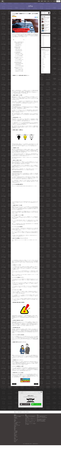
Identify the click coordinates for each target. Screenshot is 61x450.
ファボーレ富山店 (43, 55)
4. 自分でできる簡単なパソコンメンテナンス (18, 57)
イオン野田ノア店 (15, 418)
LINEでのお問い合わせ (37, 404)
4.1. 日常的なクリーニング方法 (18, 58)
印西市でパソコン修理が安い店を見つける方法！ (41, 416)
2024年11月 (43, 43)
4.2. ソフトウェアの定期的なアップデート (19, 59)
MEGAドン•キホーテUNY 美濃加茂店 (17, 416)
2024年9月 (43, 45)
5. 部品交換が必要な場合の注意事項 (17, 62)
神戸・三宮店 (43, 67)
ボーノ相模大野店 (14, 16)
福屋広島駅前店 (15, 417)
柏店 (42, 65)
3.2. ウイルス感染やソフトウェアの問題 (19, 54)
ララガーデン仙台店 (44, 57)
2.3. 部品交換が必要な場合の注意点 (18, 50)
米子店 (14, 419)
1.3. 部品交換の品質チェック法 (18, 45)
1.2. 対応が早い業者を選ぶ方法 (18, 44)
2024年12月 (43, 42)
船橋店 (14, 421)
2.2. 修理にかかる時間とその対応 (18, 49)
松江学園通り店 (43, 64)
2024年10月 (43, 44)
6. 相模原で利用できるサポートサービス (18, 67)
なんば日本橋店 (15, 423)
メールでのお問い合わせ (25, 404)
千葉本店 (15, 441)
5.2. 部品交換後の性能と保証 (18, 64)
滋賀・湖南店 (43, 66)
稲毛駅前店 (15, 420)
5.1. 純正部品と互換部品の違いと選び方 (19, 63)
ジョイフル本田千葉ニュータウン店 (45, 54)
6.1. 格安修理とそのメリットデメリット (19, 68)
